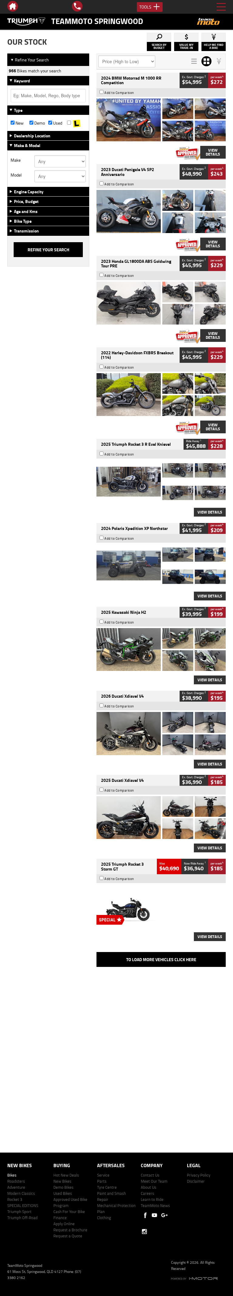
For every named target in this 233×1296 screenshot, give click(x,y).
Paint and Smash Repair (111, 1196)
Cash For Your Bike (69, 1211)
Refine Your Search (29, 60)
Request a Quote (67, 1236)
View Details (213, 152)
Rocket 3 (14, 1199)
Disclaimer (196, 1181)
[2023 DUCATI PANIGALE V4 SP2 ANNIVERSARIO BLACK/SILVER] (161, 211)
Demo (39, 123)
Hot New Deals (66, 1175)
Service (103, 1175)
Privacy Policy (198, 1175)
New (19, 123)
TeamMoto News (155, 1205)
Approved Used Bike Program (70, 1202)
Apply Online (64, 1224)
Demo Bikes (63, 1187)
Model (16, 175)
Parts (101, 1181)
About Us (148, 1187)
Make (16, 160)
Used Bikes (62, 1193)
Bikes (11, 1175)
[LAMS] (76, 123)
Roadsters (16, 1181)
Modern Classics (21, 1193)
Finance (60, 1218)
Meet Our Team (154, 1181)
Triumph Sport (19, 1211)
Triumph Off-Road (22, 1218)
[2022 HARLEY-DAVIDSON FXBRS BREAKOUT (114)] (161, 394)
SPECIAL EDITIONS (22, 1205)
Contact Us (150, 1175)
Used (57, 123)
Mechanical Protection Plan (116, 1208)
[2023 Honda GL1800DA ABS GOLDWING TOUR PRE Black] (161, 303)
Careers (147, 1193)
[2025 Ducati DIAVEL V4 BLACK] (161, 733)
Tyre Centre (107, 1187)
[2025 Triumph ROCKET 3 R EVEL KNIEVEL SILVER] (161, 481)
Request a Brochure (70, 1230)
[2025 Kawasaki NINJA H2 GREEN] (161, 649)
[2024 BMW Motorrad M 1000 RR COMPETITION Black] (161, 119)
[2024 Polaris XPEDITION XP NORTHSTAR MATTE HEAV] (161, 565)
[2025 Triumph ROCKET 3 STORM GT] (161, 906)
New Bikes (62, 1181)
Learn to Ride (152, 1199)
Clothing (104, 1218)
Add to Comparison (119, 92)
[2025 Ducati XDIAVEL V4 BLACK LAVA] (161, 817)
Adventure (16, 1187)
